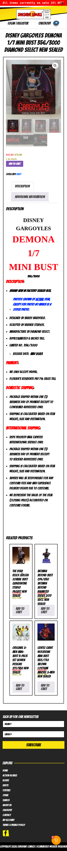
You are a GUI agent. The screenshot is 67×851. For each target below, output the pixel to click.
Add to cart (14, 163)
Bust (18, 174)
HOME (5, 770)
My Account (8, 820)
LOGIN (11, 23)
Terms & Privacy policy (14, 825)
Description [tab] (22, 186)
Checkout (7, 810)
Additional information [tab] (30, 197)
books (6, 780)
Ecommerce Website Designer (52, 846)
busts (5, 785)
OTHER (5, 795)
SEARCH (6, 800)
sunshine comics (26, 846)
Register (22, 23)
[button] (55, 65)
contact (7, 815)
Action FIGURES (10, 775)
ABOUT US (7, 805)
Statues (6, 790)
